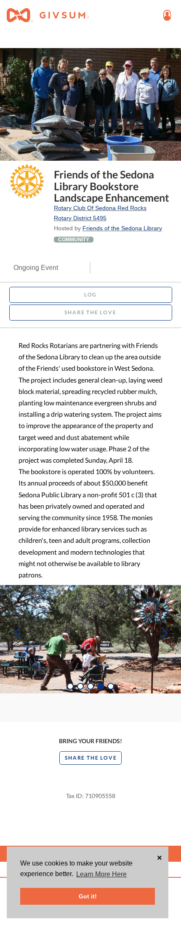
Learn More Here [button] (101, 874)
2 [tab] (80, 686)
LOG (90, 294)
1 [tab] (70, 686)
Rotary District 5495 (80, 218)
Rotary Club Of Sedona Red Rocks (100, 208)
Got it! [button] (88, 896)
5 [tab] (110, 686)
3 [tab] (90, 686)
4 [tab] (100, 686)
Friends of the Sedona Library (122, 228)
